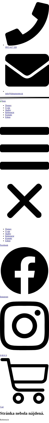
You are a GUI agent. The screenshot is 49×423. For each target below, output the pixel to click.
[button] (24, 173)
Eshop (7, 117)
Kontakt (8, 115)
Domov (8, 105)
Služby (8, 110)
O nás (7, 108)
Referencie (9, 112)
